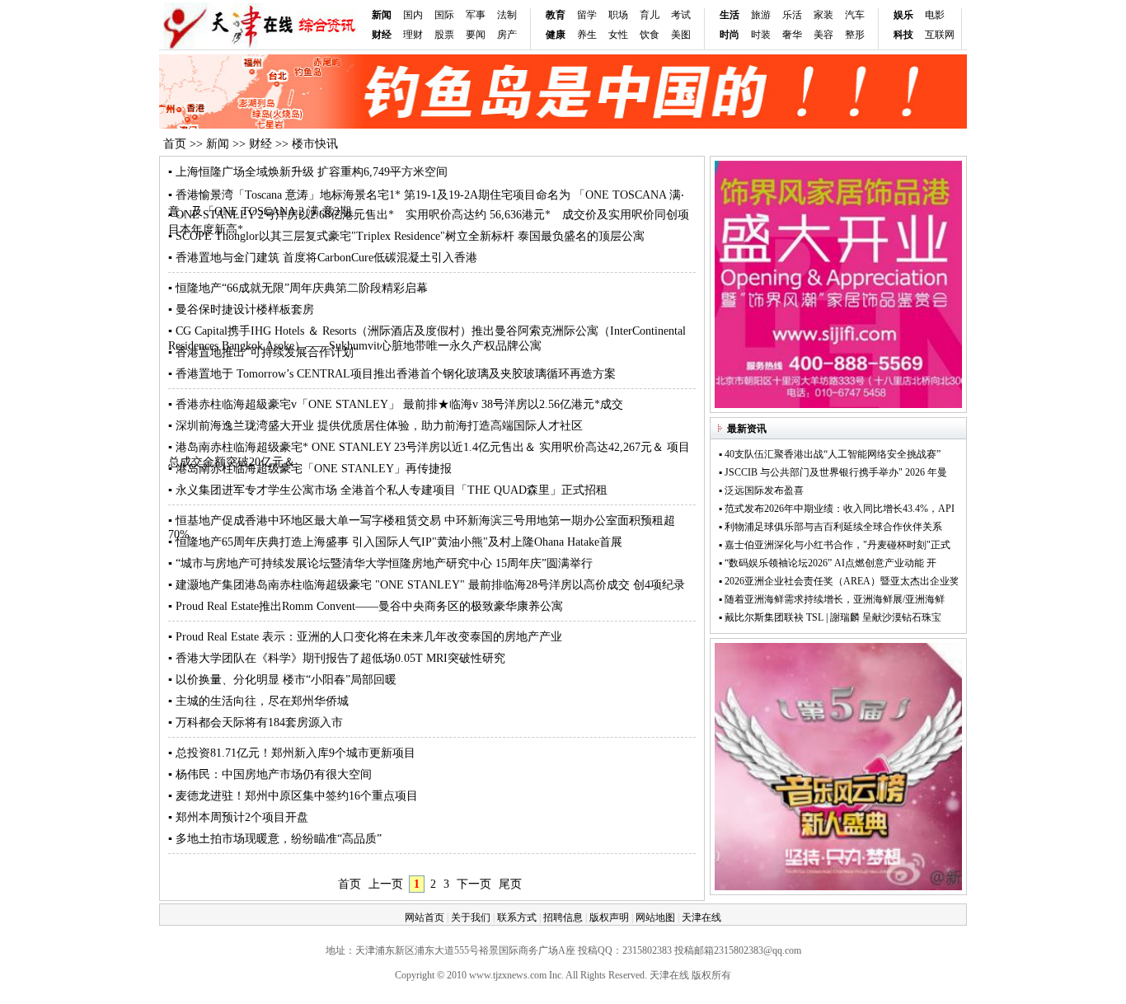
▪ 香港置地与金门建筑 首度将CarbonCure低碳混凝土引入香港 (322, 257)
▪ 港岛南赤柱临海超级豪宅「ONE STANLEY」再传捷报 (310, 468)
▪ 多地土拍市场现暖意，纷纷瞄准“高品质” (275, 839)
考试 (681, 15)
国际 (444, 15)
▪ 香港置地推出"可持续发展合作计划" (263, 352)
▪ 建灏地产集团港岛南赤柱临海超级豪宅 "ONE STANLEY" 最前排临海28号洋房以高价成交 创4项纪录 (426, 585)
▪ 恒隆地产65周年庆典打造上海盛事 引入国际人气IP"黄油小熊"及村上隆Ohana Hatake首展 (395, 542)
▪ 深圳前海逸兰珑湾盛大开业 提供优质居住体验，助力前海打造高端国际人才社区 (375, 426)
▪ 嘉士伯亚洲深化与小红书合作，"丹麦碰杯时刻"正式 (834, 545)
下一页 (474, 884)
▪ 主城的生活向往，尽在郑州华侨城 (258, 701)
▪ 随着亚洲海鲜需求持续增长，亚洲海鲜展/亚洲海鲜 (832, 599)
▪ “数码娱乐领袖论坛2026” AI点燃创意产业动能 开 (827, 563)
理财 (413, 34)
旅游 (761, 15)
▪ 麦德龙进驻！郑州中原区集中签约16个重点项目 (293, 796)
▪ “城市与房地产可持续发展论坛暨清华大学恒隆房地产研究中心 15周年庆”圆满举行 (380, 563)
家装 (823, 15)
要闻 (476, 34)
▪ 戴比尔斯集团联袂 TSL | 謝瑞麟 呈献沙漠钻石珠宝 (830, 617)
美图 (681, 34)
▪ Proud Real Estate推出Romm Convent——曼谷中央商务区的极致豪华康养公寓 (365, 606)
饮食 (649, 34)
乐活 (792, 15)
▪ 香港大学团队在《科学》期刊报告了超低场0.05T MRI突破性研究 (336, 658)
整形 (855, 34)
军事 (476, 15)
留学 (587, 15)
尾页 (510, 884)
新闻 (382, 15)
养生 (587, 34)
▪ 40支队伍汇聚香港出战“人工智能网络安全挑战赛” (830, 454)
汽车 (855, 15)
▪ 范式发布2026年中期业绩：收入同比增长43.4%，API (837, 508)
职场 (618, 15)
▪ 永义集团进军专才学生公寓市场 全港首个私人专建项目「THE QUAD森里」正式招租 (388, 490)
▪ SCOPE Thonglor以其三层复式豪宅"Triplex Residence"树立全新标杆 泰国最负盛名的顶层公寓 (406, 236)
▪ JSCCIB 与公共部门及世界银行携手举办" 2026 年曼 (833, 472)
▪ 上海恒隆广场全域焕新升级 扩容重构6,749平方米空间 (308, 172)
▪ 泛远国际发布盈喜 (761, 490)
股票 (444, 34)
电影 (935, 15)
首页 (174, 144)
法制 (507, 15)
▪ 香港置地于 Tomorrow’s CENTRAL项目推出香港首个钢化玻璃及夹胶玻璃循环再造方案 (392, 374)
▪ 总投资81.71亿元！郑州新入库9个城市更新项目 (291, 753)
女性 (618, 34)
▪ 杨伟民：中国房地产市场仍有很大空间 (270, 774)
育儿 (649, 15)
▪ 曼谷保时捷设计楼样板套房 (241, 309)
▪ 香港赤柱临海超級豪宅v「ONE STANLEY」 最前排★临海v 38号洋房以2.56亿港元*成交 (395, 404)
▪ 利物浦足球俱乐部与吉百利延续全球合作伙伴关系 (835, 526)
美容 (823, 34)
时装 (761, 34)
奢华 (792, 34)
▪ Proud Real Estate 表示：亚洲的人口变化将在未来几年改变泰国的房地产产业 (365, 637)
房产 (507, 34)
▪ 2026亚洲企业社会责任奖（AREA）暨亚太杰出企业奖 (839, 581)
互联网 (940, 34)
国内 (413, 15)
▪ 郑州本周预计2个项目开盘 (238, 817)
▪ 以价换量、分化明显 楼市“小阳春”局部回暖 (282, 679)
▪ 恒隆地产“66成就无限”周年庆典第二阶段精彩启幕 (298, 288)
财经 (260, 144)
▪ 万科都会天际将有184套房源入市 (255, 722)
